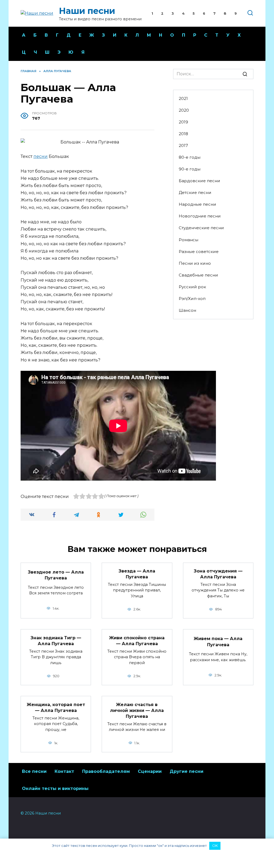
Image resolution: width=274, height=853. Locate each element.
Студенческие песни (201, 227)
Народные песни (197, 204)
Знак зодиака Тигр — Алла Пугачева (56, 640)
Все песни (34, 771)
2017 (183, 145)
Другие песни (186, 771)
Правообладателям (106, 771)
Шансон (187, 310)
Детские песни (195, 192)
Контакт (64, 771)
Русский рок (192, 286)
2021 (183, 98)
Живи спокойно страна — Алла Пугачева (137, 640)
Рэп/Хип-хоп (192, 298)
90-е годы (189, 169)
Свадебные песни (198, 275)
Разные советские (199, 251)
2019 (183, 121)
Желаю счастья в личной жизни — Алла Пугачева (137, 710)
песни (40, 156)
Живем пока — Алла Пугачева (218, 641)
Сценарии (150, 771)
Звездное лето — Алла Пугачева (56, 574)
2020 (184, 110)
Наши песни (87, 11)
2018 (183, 133)
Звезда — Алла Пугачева (137, 573)
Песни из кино (195, 263)
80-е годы (189, 157)
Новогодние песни (200, 216)
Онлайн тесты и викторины (55, 788)
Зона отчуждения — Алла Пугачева (218, 573)
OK (215, 845)
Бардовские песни (199, 180)
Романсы (188, 239)
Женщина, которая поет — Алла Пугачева (56, 707)
